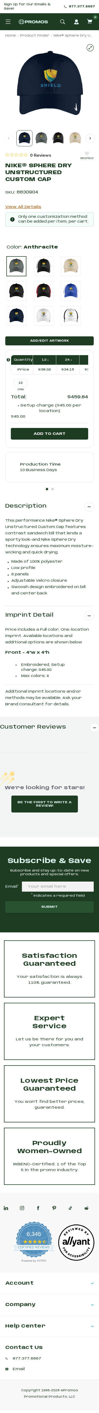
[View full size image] (90, 47)
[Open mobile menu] (8, 21)
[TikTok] (70, 1208)
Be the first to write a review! (44, 804)
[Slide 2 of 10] (41, 138)
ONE (20, 389)
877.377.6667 (82, 6)
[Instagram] (22, 1208)
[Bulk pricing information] (8, 360)
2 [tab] (52, 489)
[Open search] (62, 22)
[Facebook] (38, 1208)
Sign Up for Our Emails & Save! (27, 6)
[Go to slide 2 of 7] (90, 138)
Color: (32, 247)
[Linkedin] (6, 1208)
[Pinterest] (54, 1208)
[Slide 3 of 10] (58, 138)
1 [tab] (47, 489)
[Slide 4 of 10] (75, 138)
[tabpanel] (49, 467)
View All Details (23, 207)
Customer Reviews (33, 727)
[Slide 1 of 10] (24, 138)
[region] (28, 155)
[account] (76, 22)
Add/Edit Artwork (49, 340)
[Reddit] (86, 1208)
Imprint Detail (29, 615)
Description (25, 506)
